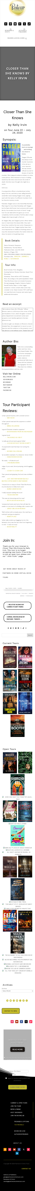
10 (18, 1057)
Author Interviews (21, 1134)
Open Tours (12, 556)
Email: (10, 1075)
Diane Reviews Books (14, 457)
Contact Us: (26, 1169)
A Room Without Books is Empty (19, 443)
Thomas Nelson (29, 595)
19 (9, 1059)
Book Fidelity (12, 527)
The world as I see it (14, 437)
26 (20, 1059)
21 (12, 1059)
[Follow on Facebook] (19, 23)
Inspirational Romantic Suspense (13, 593)
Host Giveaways (16, 1112)
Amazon (17, 256)
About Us (17, 1143)
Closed (20, 588)
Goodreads (14, 259)
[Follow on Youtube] (15, 23)
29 (25, 1059)
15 (26, 1057)
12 (21, 1057)
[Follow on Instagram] (10, 23)
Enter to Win (11, 1011)
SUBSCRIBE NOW (17, 1087)
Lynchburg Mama (13, 463)
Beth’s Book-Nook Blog (15, 500)
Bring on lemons (13, 426)
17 (29, 1057)
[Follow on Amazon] (5, 23)
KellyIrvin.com (9, 377)
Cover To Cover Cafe (15, 471)
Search (30, 635)
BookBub (7, 382)
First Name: (10, 1071)
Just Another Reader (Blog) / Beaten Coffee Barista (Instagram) (15, 480)
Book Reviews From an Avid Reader (19, 432)
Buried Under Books (14, 489)
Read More (17, 1049)
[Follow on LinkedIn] (17, 1153)
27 (22, 1059)
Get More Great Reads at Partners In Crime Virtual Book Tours (17, 573)
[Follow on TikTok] (29, 23)
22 (14, 1059)
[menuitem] (24, 30)
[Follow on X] (24, 23)
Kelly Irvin (24, 593)
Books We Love (19, 1131)
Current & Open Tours (19, 1103)
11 (20, 1057)
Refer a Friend (16, 1109)
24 (17, 1059)
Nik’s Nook (10, 418)
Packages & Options (21, 1122)
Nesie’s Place (11, 517)
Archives (4, 988)
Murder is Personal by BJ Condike (18, 1041)
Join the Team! (16, 1106)
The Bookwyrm (12, 495)
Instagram (7, 385)
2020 (14, 588)
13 (23, 1057)
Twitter (6, 388)
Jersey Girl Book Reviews (16, 509)
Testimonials (19, 1125)
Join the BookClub (17, 1116)
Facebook (7, 390)
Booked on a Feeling (14, 451)
